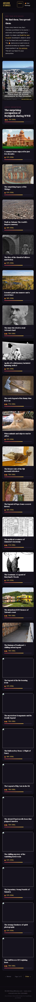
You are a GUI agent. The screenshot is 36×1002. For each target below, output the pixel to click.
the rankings (23, 48)
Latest (20, 3)
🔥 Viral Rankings (27, 4)
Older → (28, 976)
